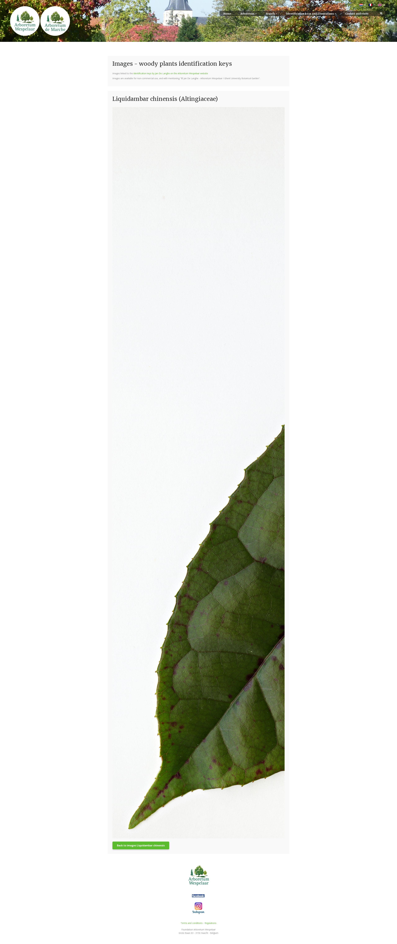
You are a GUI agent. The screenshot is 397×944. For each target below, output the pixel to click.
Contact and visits (356, 13)
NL (365, 5)
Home (227, 13)
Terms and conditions (192, 923)
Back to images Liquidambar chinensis (141, 845)
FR (374, 5)
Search (270, 13)
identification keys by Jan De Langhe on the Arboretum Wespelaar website (171, 73)
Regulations (210, 923)
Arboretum (247, 13)
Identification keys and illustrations (310, 13)
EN (384, 5)
